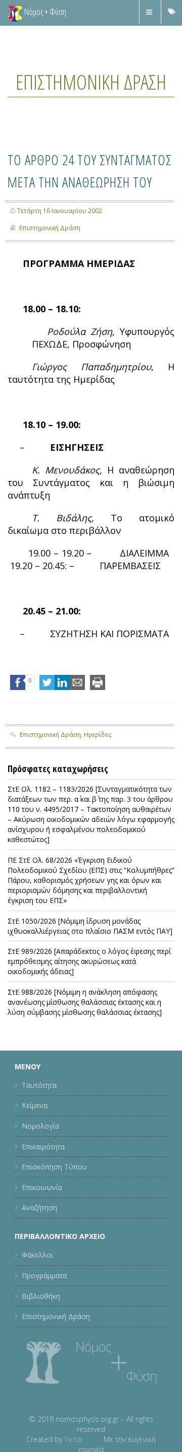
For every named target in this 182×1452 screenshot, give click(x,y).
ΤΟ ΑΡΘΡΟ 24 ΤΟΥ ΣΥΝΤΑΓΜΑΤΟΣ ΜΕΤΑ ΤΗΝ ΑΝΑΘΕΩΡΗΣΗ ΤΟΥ (83, 208)
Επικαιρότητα (43, 1196)
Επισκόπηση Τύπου (54, 1216)
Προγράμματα (44, 1325)
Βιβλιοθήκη (41, 1345)
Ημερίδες (97, 784)
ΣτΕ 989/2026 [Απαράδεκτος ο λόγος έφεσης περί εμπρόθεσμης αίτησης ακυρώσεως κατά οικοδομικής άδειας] (89, 1011)
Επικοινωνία (42, 1237)
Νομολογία (40, 1176)
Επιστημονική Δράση (91, 94)
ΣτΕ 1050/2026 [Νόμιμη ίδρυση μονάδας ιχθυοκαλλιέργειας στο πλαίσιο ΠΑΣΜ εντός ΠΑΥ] (90, 976)
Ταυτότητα (39, 1135)
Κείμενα (35, 1155)
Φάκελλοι (37, 1304)
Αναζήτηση (39, 1257)
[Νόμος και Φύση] (15, 12)
